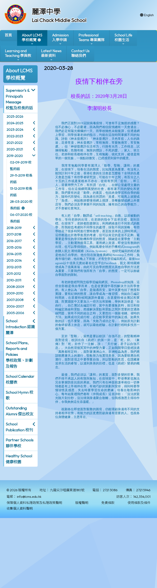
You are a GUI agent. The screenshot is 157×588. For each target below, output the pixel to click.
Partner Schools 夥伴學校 (20, 442)
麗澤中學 (46, 11)
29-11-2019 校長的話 (21, 178)
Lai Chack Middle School (59, 20)
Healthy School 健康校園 (19, 458)
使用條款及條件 (139, 503)
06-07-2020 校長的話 (21, 218)
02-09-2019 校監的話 (20, 165)
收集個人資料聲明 (20, 508)
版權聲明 (81, 503)
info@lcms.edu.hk (29, 497)
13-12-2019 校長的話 (21, 191)
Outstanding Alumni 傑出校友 (20, 411)
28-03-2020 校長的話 (21, 204)
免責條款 (107, 503)
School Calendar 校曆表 (20, 379)
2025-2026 (15, 116)
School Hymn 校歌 (19, 395)
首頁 (8, 35)
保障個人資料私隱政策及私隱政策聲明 (34, 503)
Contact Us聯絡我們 (80, 53)
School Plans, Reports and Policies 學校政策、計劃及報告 (19, 354)
